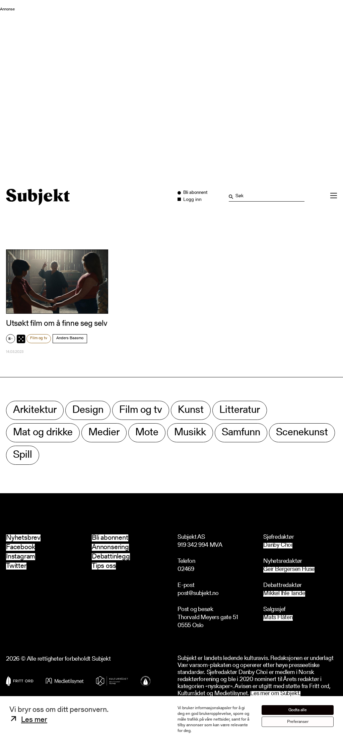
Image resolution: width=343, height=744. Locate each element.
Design (88, 410)
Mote (146, 433)
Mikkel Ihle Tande (284, 594)
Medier (104, 433)
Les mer (34, 720)
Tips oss (104, 566)
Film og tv (38, 338)
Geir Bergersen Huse (289, 570)
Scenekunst (302, 433)
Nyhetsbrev (23, 537)
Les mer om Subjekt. (275, 694)
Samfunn (241, 433)
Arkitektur (35, 410)
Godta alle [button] (297, 710)
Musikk (190, 433)
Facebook (20, 547)
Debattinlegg (111, 556)
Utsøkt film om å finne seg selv (56, 324)
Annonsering (110, 547)
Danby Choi (277, 545)
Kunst (191, 410)
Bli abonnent (110, 537)
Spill (22, 455)
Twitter (16, 566)
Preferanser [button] (297, 722)
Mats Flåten (278, 618)
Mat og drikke (43, 433)
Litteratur (239, 410)
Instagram (20, 556)
